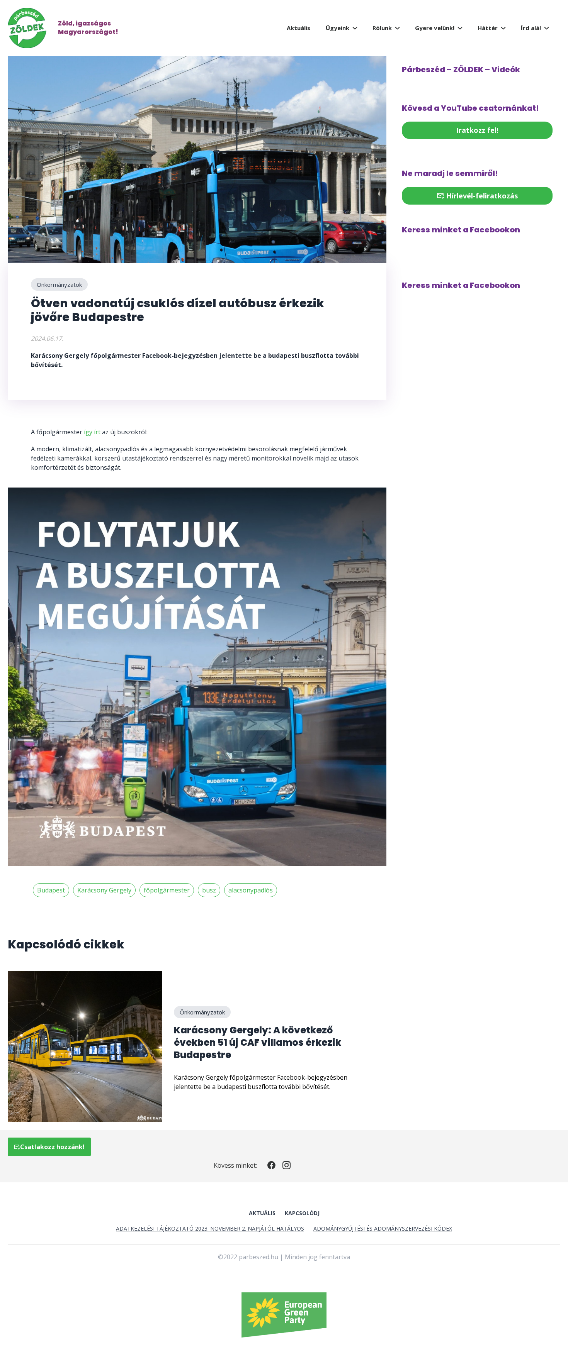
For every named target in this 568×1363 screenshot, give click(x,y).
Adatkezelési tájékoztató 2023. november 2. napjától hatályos (210, 1228)
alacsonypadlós (250, 890)
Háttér (488, 28)
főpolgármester (167, 890)
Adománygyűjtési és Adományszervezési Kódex (382, 1228)
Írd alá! (531, 28)
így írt (92, 432)
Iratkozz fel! (477, 130)
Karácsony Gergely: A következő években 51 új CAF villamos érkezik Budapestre (257, 1042)
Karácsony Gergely (104, 890)
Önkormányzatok (59, 284)
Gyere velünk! (434, 28)
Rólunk (382, 28)
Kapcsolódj (302, 1213)
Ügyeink (337, 28)
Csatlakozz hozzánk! (52, 1147)
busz (209, 890)
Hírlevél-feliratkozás (481, 195)
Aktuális (298, 28)
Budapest (51, 890)
